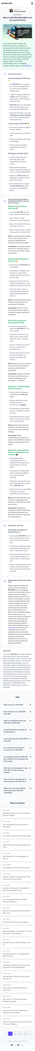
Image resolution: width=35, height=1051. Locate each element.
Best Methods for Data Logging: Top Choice (16, 857)
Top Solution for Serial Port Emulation (16, 868)
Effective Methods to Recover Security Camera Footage (17, 814)
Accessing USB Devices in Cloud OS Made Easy (15, 826)
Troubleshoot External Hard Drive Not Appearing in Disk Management (16, 966)
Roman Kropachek (20, 11)
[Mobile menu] (32, 3)
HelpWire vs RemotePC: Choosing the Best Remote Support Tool (16, 889)
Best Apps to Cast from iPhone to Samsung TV (15, 989)
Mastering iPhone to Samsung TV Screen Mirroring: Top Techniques (17, 932)
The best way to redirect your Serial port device (16, 978)
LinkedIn (22, 1045)
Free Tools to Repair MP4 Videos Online (17, 836)
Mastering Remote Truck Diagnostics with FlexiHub (16, 955)
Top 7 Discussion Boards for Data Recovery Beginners (15, 901)
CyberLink (11, 627)
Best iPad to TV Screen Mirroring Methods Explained (15, 1000)
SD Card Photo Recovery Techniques (16, 922)
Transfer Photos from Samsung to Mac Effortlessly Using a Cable (17, 878)
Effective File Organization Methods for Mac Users (17, 912)
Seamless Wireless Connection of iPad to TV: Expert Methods (17, 1023)
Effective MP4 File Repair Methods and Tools (17, 846)
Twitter (15, 1045)
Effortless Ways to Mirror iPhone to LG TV (17, 944)
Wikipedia (27, 66)
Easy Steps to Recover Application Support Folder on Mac (15, 1012)
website (23, 405)
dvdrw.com (6, 3)
